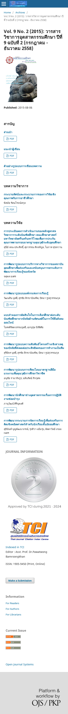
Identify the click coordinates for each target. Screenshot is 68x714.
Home (7, 12)
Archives (20, 12)
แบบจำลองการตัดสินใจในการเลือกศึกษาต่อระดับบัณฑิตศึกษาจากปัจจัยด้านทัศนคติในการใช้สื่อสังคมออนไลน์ (33, 318)
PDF (11, 138)
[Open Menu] (4, 4)
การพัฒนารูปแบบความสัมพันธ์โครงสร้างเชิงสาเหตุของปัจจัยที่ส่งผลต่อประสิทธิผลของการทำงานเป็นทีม (34, 346)
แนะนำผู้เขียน (12, 149)
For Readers (12, 603)
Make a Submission (20, 580)
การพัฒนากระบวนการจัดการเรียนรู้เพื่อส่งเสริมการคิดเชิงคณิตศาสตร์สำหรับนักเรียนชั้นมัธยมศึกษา (33, 422)
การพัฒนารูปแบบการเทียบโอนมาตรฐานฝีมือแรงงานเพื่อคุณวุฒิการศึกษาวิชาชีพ (30, 371)
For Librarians (13, 614)
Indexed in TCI (15, 547)
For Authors (12, 609)
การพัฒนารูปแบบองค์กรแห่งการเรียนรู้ (26, 293)
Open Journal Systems (20, 664)
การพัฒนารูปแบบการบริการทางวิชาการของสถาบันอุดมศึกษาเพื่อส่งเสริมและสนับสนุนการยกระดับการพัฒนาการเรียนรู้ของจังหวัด (33, 267)
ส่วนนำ (8, 132)
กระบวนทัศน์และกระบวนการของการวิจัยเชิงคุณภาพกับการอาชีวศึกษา (30, 196)
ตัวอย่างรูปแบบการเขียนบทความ (23, 166)
